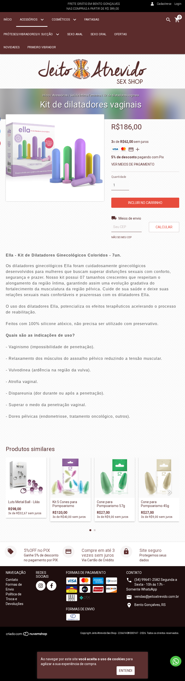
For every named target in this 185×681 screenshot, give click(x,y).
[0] (177, 21)
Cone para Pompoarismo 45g (155, 503)
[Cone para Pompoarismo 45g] (159, 477)
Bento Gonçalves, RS (150, 605)
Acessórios (29, 19)
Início (8, 19)
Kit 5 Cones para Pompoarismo (65, 503)
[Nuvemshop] (27, 635)
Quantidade (118, 177)
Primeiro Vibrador (41, 47)
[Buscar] (168, 20)
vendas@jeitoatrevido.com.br (156, 596)
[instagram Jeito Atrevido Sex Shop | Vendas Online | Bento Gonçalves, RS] (41, 586)
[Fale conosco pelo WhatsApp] (175, 661)
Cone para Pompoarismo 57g (111, 503)
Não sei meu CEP (121, 237)
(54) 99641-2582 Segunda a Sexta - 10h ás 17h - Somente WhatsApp (151, 584)
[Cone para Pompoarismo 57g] (114, 477)
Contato (12, 580)
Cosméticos (61, 19)
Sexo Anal (75, 34)
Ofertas (120, 34)
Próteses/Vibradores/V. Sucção (28, 34)
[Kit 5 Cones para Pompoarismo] (70, 477)
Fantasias (91, 19)
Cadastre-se (164, 4)
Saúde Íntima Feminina (86, 95)
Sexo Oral (98, 34)
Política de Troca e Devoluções (14, 599)
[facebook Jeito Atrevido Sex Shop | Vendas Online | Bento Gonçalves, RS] (51, 586)
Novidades (12, 47)
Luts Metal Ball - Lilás (24, 502)
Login (177, 4)
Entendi (125, 671)
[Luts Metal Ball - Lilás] (26, 477)
